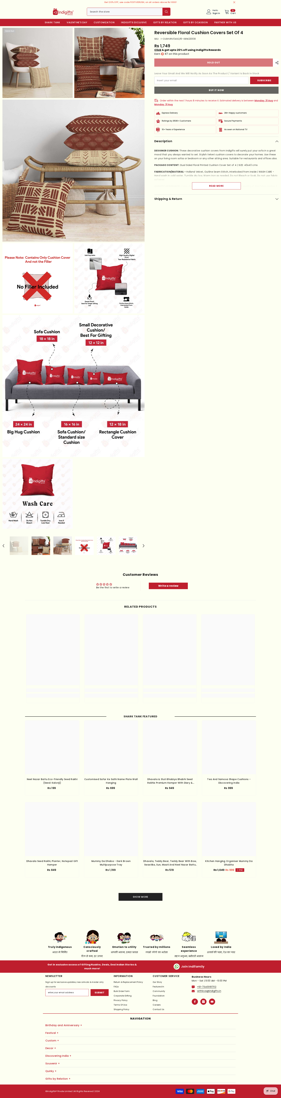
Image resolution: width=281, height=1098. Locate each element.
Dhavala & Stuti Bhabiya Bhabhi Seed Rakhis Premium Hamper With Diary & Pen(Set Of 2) (170, 781)
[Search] (128, 12)
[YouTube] (212, 1002)
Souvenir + (52, 1063)
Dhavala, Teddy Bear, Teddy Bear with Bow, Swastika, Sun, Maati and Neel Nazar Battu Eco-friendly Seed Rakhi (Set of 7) (170, 862)
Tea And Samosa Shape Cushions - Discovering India (229, 781)
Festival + (52, 1033)
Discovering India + (58, 1056)
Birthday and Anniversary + (63, 1025)
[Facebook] (195, 1002)
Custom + (52, 1040)
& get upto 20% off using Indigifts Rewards (187, 50)
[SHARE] (276, 63)
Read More (216, 185)
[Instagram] (203, 1002)
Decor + (50, 1048)
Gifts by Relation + (58, 1079)
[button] (3, 545)
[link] (53, 690)
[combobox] (124, 12)
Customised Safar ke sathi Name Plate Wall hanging (111, 781)
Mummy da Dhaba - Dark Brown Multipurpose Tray (111, 862)
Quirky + (51, 1071)
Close (234, 2)
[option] (19, 546)
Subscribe (264, 80)
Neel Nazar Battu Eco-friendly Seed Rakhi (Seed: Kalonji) (52, 781)
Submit (99, 992)
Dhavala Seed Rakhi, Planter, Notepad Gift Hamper (52, 862)
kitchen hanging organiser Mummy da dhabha (229, 862)
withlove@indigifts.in (209, 991)
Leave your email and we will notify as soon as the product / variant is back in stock (206, 73)
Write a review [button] (168, 586)
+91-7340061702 (206, 986)
